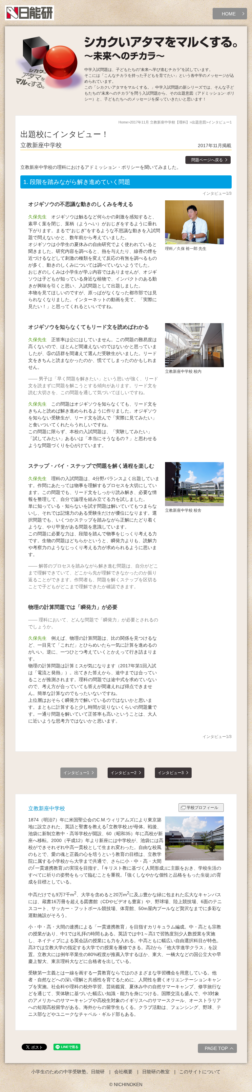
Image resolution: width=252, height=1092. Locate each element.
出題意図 (199, 122)
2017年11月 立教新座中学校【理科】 (160, 122)
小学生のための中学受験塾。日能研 (68, 1071)
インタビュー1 (76, 772)
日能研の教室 (156, 1071)
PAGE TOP (216, 1048)
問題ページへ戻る (207, 160)
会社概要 (123, 1071)
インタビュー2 (123, 772)
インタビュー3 (171, 772)
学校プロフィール (202, 807)
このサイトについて (199, 1071)
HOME (229, 13)
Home (123, 122)
